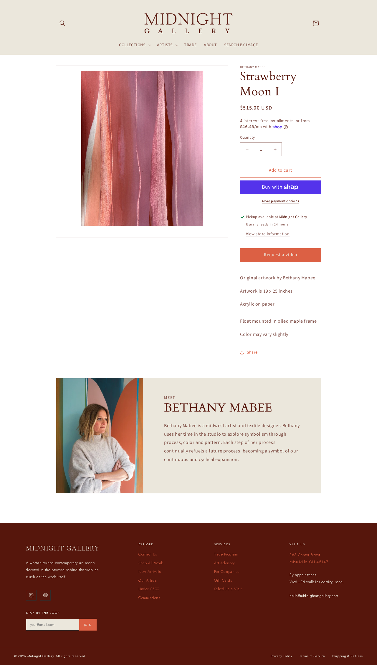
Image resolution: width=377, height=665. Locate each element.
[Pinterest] (45, 595)
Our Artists (147, 580)
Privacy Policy (281, 656)
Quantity (247, 137)
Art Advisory (224, 563)
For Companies (226, 571)
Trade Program (226, 554)
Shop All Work (150, 563)
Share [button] (252, 352)
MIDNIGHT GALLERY (62, 548)
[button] (62, 23)
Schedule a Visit (228, 589)
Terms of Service (312, 656)
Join (88, 625)
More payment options (280, 201)
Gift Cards (223, 580)
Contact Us (147, 554)
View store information (268, 234)
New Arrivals (149, 571)
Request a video (280, 255)
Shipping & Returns (347, 656)
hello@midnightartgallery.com (314, 595)
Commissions (149, 598)
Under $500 (148, 589)
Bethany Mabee (252, 67)
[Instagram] (31, 595)
